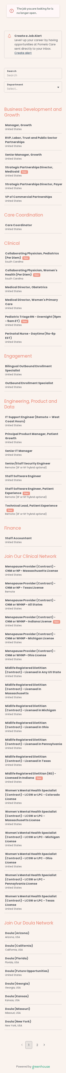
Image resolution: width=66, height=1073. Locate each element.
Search (11, 71)
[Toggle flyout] (58, 87)
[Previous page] (22, 1045)
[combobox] (7, 89)
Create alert (23, 53)
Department (15, 84)
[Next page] (44, 1045)
